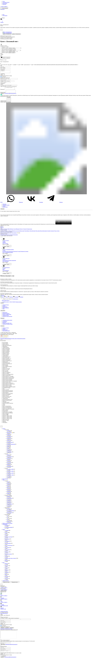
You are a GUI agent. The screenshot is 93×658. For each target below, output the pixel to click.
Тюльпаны (9, 449)
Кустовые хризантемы (11, 444)
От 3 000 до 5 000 (10, 473)
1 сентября (7, 530)
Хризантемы (9, 451)
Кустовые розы (8, 232)
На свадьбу (9, 462)
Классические (9, 456)
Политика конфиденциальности (10, 93)
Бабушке (6, 563)
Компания (2, 318)
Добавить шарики (5, 52)
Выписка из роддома (16, 230)
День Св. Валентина (8, 545)
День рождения (8, 543)
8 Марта (6, 230)
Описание (4, 204)
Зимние (8, 454)
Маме (6, 574)
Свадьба (48, 230)
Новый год (7, 551)
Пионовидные (9, 503)
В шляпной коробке (10, 510)
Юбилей (6, 560)
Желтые (8, 487)
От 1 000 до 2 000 (10, 469)
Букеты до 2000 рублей (7, 314)
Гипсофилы (9, 436)
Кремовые (9, 491)
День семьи (38, 230)
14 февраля (10, 230)
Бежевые (8, 483)
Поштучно (9, 521)
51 (7, 515)
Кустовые (9, 500)
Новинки (8, 464)
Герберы (8, 434)
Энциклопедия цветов (21, 338)
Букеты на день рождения (7, 316)
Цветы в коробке (6, 307)
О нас (4, 1)
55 (7, 517)
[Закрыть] (0, 616)
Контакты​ (4, 322)
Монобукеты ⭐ (10, 432)
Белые (8, 485)
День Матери (27, 230)
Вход (3, 14)
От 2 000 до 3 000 (10, 471)
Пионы (8, 446)
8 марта (6, 532)
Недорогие (9, 458)
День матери (7, 541)
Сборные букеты (6, 304)
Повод (4, 529)
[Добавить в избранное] (4, 239)
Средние (8, 505)
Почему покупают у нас (7, 323)
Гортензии (9, 438)
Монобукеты (5, 312)
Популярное (3, 310)
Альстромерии (14, 232)
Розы (4, 232)
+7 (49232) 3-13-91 (5, 301)
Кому (4, 562)
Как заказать (5, 3)
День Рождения (32, 230)
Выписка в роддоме (8, 536)
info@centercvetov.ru (5, 300)
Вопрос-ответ (5, 206)
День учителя (7, 549)
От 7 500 (8, 476)
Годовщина (2, 230)
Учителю (6, 578)
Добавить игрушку (5, 51)
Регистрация (5, 15)
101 (7, 519)
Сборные (8, 430)
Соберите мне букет (6, 582)
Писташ (1, 232)
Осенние (8, 460)
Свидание (52, 230)
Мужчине (7, 576)
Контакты (4, 4)
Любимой (7, 572)
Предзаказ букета (15, 582)
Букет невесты (5, 478)
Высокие (8, 496)
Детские (6, 567)
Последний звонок (43, 230)
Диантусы (9, 440)
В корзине (9, 508)
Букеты (4, 305)
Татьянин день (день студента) (10, 558)
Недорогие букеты (6, 313)
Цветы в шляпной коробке (7, 523)
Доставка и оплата (6, 2)
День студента (56, 230)
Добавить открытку (5, 50)
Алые (8, 481)
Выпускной (22, 230)
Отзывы (4, 328)
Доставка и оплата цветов (7, 320)
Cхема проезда (15, 298)
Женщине (7, 569)
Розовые (8, 493)
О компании (5, 321)
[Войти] (1, 12)
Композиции (5, 306)
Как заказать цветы (6, 330)
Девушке (6, 565)
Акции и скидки (6, 327)
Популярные (9, 466)
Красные (8, 489)
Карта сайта (14, 338)
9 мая (6, 534)
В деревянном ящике (9, 527)
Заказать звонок (19, 301)
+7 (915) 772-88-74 (12, 301)
